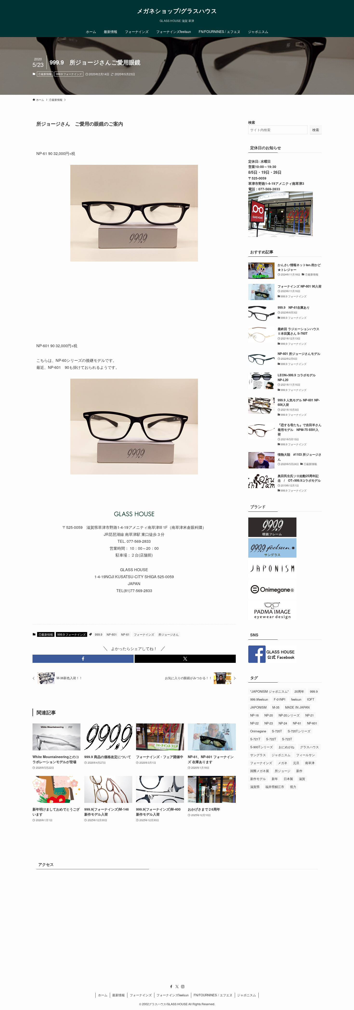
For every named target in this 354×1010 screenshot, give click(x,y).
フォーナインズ (144, 634)
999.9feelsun (259, 699)
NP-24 (283, 723)
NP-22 (254, 723)
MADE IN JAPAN (297, 707)
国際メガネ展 (259, 770)
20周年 (299, 691)
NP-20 (268, 715)
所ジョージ (282, 770)
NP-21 (309, 715)
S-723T (287, 739)
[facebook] (171, 986)
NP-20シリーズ (289, 715)
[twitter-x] (177, 986)
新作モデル (258, 778)
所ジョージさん (168, 634)
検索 (251, 122)
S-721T (255, 739)
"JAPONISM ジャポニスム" (269, 691)
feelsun (296, 699)
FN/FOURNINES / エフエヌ (213, 995)
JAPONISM (258, 707)
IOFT (310, 699)
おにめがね (286, 747)
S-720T (277, 731)
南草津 (310, 763)
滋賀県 (255, 786)
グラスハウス (309, 747)
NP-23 (268, 723)
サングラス (258, 755)
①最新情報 (45, 74)
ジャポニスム (281, 755)
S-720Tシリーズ (299, 731)
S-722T (271, 739)
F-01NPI (279, 699)
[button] (83, 659)
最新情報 (118, 995)
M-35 (275, 707)
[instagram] (183, 986)
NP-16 (254, 715)
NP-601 (112, 634)
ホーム (102, 995)
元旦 (296, 763)
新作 (299, 770)
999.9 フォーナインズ (69, 74)
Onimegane (258, 731)
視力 (293, 786)
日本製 (288, 778)
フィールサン (305, 755)
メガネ (282, 763)
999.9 (98, 634)
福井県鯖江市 (274, 786)
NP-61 (125, 634)
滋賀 (302, 778)
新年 (275, 778)
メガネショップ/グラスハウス (177, 10)
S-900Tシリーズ (261, 747)
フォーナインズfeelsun (173, 995)
